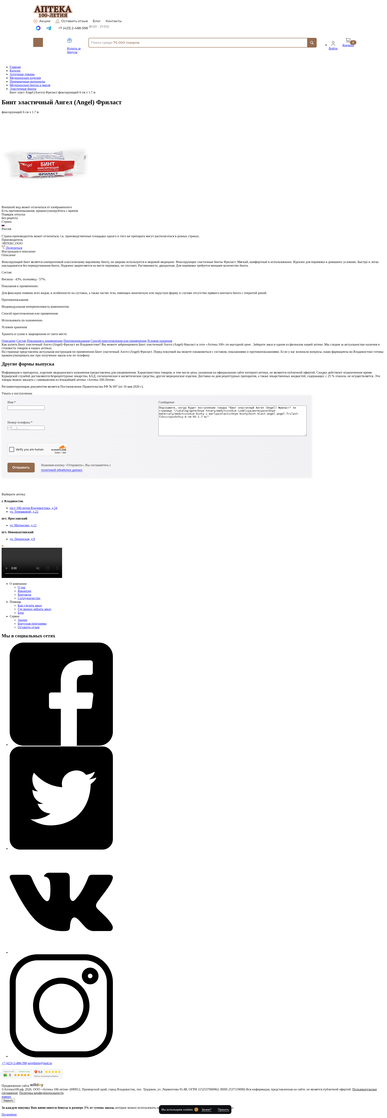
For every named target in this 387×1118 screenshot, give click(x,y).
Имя (11, 402)
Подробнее (9, 1114)
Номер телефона (19, 422)
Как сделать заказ (30, 605)
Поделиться (13, 247)
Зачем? (206, 1109)
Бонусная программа (32, 623)
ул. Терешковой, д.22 (24, 511)
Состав (21, 341)
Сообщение (166, 402)
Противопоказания (76, 341)
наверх (6, 1096)
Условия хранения (159, 341)
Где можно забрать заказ (34, 609)
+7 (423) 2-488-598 (14, 1063)
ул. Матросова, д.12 (23, 525)
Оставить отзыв (74, 21)
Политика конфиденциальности (41, 1093)
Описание (9, 341)
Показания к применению (45, 341)
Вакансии (24, 591)
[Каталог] (38, 42)
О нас (22, 587)
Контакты (114, 21)
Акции (44, 21)
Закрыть (8, 1100)
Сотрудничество (29, 598)
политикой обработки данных (61, 470)
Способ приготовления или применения (118, 341)
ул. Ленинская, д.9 (22, 539)
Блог (97, 21)
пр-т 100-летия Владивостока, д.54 (33, 508)
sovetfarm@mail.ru (40, 1063)
